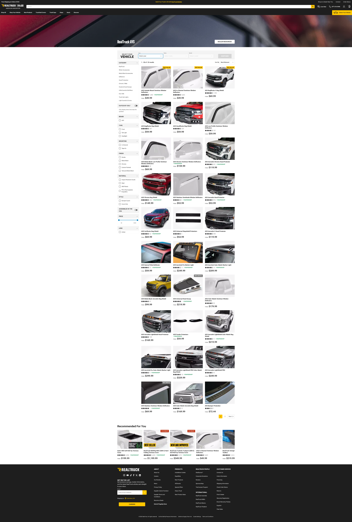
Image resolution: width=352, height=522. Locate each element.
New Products (28, 12)
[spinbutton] (121, 223)
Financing (219, 480)
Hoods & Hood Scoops (125, 87)
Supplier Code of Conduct (161, 491)
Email (119, 489)
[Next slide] (233, 445)
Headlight (124, 136)
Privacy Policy (158, 487)
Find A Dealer (220, 494)
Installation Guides (180, 472)
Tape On (124, 148)
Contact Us (220, 472)
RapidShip (178, 476)
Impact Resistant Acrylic (128, 179)
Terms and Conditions (207, 516)
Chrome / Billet (123, 83)
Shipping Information (223, 483)
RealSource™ (199, 472)
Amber (123, 232)
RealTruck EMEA (200, 499)
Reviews (198, 480)
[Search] (313, 6)
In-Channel (125, 145)
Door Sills (121, 93)
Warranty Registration (223, 498)
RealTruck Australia (201, 495)
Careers (156, 476)
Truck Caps (53, 12)
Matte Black (125, 160)
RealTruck (121, 66)
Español (219, 505)
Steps (61, 12)
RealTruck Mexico (201, 503)
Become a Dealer (158, 500)
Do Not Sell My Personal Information (168, 516)
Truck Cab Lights (123, 97)
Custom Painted (126, 167)
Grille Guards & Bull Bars (126, 90)
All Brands (178, 483)
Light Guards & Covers (125, 100)
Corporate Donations (202, 476)
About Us (156, 472)
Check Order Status (222, 487)
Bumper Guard (126, 200)
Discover (76, 12)
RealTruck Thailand (201, 506)
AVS (123, 120)
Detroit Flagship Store (160, 504)
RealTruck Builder (177, 2)
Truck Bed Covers (41, 12)
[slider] (119, 220)
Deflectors (122, 76)
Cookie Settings (197, 516)
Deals (68, 12)
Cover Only (125, 204)
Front (123, 129)
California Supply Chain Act (185, 516)
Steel (123, 183)
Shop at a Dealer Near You (325, 2)
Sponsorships (200, 483)
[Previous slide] (119, 445)
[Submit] (144, 492)
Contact (338, 2)
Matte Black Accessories (126, 73)
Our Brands (157, 480)
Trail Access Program (202, 487)
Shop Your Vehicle (15, 12)
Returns (219, 491)
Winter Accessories (124, 70)
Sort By (217, 62)
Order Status (347, 2)
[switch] (128, 105)
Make (165, 53)
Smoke (123, 157)
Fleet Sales (220, 509)
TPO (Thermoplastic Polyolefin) (127, 191)
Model (190, 53)
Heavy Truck (178, 491)
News (155, 483)
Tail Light (124, 132)
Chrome (124, 164)
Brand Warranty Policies (223, 502)
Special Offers (179, 487)
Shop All (3, 12)
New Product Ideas (180, 494)
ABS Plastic (125, 186)
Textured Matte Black (128, 171)
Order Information (222, 476)
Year (139, 53)
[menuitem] (3, 12)
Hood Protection (123, 80)
